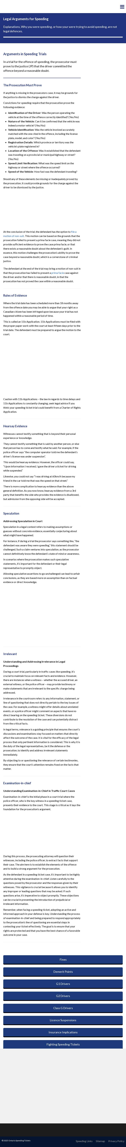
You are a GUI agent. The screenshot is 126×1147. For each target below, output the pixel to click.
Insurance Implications (63, 1032)
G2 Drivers (63, 996)
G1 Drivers (63, 984)
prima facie (57, 272)
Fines (63, 959)
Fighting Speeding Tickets (63, 1044)
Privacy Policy (116, 1141)
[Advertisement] (42, 209)
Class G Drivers (63, 1008)
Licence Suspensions (63, 1020)
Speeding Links (84, 1141)
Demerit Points (63, 971)
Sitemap (100, 1141)
